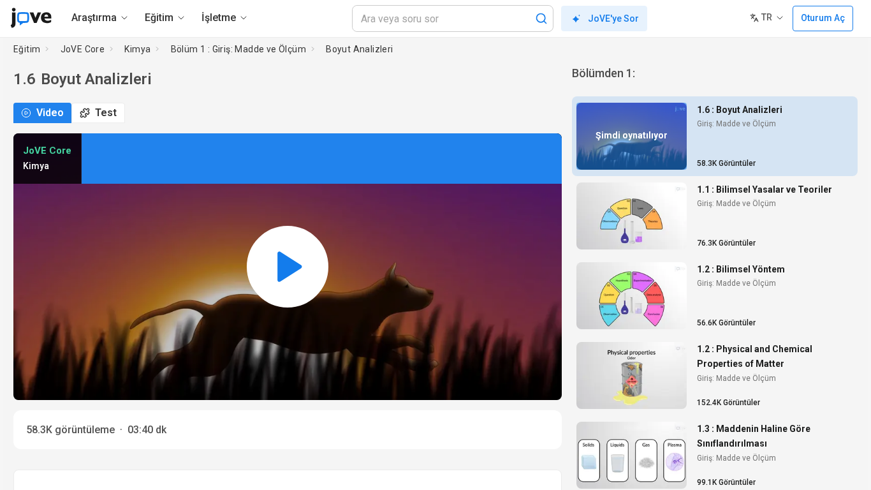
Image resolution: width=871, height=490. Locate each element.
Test (106, 113)
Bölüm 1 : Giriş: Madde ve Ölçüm (238, 49)
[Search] (541, 18)
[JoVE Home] (31, 18)
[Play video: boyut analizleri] (287, 266)
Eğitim (26, 49)
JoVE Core (83, 49)
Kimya (137, 49)
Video (50, 113)
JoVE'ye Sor (613, 18)
